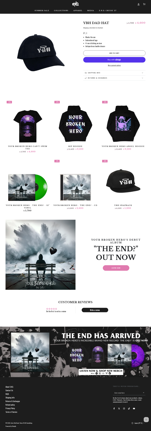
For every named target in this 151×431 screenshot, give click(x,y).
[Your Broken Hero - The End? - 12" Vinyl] (28, 181)
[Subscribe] (144, 392)
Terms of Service (11, 412)
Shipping (86, 28)
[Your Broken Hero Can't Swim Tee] (28, 122)
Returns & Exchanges (13, 401)
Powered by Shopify (11, 426)
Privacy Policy (10, 408)
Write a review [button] (95, 310)
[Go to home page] (75, 4)
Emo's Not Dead (15, 423)
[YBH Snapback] (123, 181)
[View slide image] (75, 352)
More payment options (114, 65)
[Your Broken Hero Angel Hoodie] (123, 122)
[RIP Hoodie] (75, 122)
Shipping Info (10, 397)
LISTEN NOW (116, 268)
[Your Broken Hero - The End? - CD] (75, 181)
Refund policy (10, 404)
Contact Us (9, 390)
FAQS (7, 394)
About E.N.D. (9, 387)
